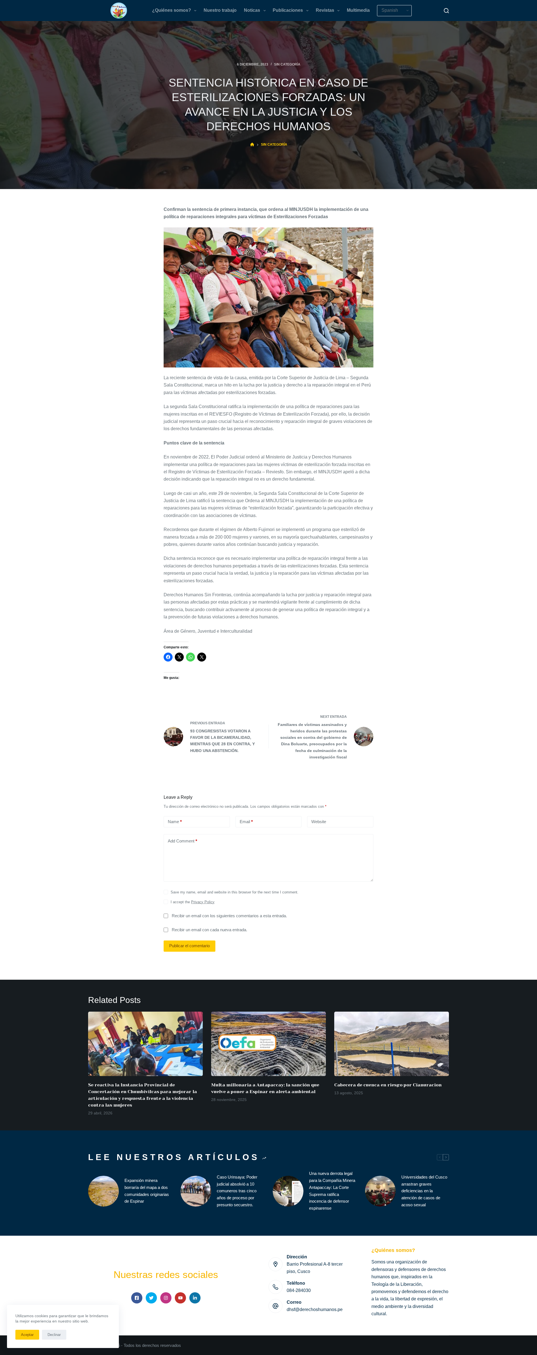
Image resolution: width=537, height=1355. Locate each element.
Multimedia (358, 10)
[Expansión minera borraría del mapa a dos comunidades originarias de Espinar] (103, 1191)
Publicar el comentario (189, 945)
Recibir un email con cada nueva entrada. (209, 929)
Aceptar (27, 1335)
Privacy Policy (203, 902)
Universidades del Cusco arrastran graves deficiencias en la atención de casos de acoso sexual (424, 1191)
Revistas (325, 10)
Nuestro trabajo (220, 10)
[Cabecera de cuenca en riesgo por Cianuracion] (391, 1044)
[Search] (446, 10)
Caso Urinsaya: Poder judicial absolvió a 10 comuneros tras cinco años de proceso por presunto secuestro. (237, 1191)
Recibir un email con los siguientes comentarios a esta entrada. (229, 915)
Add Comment (182, 841)
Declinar (54, 1335)
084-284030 (299, 1290)
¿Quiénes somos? (171, 10)
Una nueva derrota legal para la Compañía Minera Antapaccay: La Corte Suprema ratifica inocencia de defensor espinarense (332, 1190)
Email (246, 821)
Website (318, 821)
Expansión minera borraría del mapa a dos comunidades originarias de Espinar (146, 1190)
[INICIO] (252, 145)
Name (175, 821)
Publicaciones (288, 10)
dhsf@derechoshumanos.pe (315, 1309)
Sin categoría (287, 64)
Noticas (252, 10)
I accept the (193, 902)
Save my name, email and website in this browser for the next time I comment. (234, 892)
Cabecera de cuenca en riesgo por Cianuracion (388, 1085)
